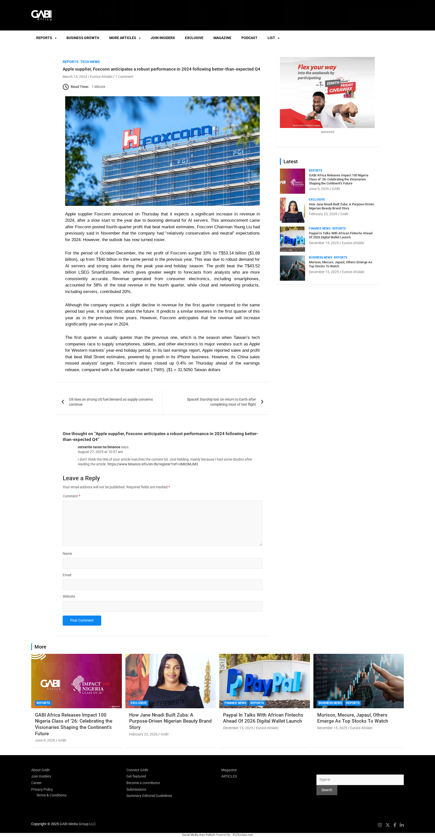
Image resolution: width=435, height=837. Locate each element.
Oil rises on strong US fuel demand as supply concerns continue (111, 401)
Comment (71, 496)
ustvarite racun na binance (99, 447)
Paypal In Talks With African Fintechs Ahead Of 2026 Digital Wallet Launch (340, 235)
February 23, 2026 (323, 214)
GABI (336, 189)
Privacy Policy (42, 789)
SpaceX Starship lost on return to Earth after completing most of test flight (221, 401)
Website (69, 596)
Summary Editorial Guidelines (149, 796)
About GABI (40, 770)
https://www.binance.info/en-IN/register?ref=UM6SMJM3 (152, 464)
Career (36, 783)
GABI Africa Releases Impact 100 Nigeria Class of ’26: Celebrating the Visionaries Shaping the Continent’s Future (338, 179)
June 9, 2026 (319, 189)
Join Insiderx (163, 38)
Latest (290, 161)
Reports (44, 38)
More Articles (122, 38)
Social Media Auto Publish (198, 834)
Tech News (90, 62)
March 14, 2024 (75, 77)
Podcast (249, 38)
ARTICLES (229, 776)
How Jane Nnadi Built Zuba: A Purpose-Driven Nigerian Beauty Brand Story (341, 206)
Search (321, 770)
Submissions (136, 789)
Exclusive (194, 38)
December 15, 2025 (324, 243)
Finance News (320, 228)
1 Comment (124, 77)
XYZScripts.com (243, 834)
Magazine (222, 38)
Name (67, 554)
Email (67, 575)
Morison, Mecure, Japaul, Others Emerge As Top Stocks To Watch (352, 718)
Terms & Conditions (51, 795)
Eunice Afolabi (101, 77)
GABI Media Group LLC (78, 824)
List (271, 38)
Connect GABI (137, 770)
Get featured (136, 776)
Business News (320, 257)
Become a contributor (143, 783)
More (40, 647)
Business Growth (82, 38)
